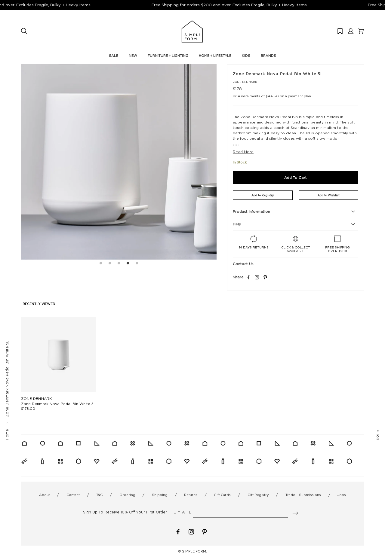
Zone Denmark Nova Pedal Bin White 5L (58, 403)
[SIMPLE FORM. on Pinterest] (204, 531)
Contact (73, 495)
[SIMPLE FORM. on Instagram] (256, 278)
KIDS (246, 55)
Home (7, 434)
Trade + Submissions (303, 495)
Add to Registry (262, 195)
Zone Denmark (245, 82)
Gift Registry (258, 495)
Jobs (341, 495)
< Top (378, 435)
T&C (99, 495)
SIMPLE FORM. (194, 551)
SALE (113, 55)
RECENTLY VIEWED (39, 304)
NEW (133, 55)
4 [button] (128, 264)
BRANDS (268, 55)
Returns (190, 495)
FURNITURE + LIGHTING (168, 55)
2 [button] (110, 264)
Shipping (160, 495)
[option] (119, 162)
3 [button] (119, 264)
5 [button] (137, 264)
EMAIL (183, 512)
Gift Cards (222, 495)
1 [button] (101, 264)
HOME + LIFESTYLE (215, 55)
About (44, 495)
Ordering (127, 495)
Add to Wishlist (329, 195)
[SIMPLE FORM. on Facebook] (178, 531)
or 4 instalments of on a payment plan (272, 96)
